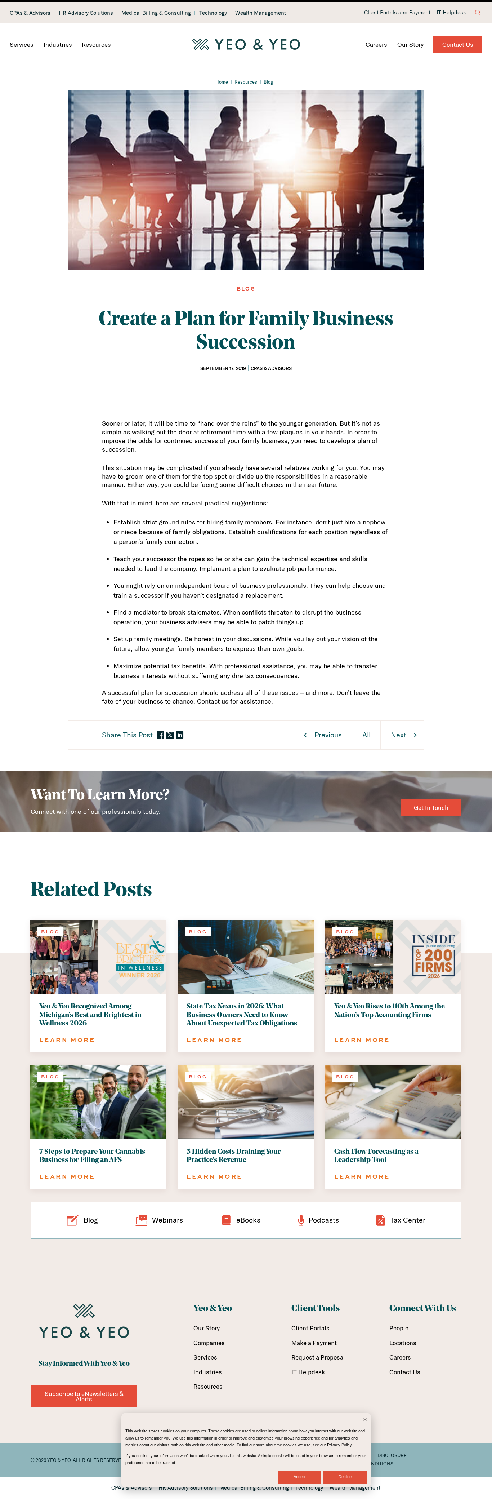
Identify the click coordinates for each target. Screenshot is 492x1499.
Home (221, 82)
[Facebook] (160, 735)
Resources (96, 44)
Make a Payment (314, 1343)
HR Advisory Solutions (86, 12)
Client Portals (310, 1328)
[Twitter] (170, 735)
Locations (402, 1343)
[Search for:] (478, 12)
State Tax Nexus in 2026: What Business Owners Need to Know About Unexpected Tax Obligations (242, 1015)
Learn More (67, 1039)
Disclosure (392, 1455)
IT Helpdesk (451, 12)
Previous (328, 734)
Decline (345, 1476)
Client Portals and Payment (397, 12)
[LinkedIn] (179, 735)
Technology (213, 12)
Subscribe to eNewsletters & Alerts (84, 1396)
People (398, 1328)
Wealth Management (260, 12)
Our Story (410, 44)
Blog (268, 82)
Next (398, 734)
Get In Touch (431, 807)
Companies (209, 1343)
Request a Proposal (318, 1357)
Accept (300, 1476)
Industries (58, 44)
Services (21, 44)
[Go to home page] (246, 44)
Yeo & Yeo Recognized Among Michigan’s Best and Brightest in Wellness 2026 (90, 1015)
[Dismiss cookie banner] (365, 1420)
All (366, 734)
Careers (376, 44)
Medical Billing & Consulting (156, 12)
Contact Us (457, 44)
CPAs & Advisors (30, 12)
